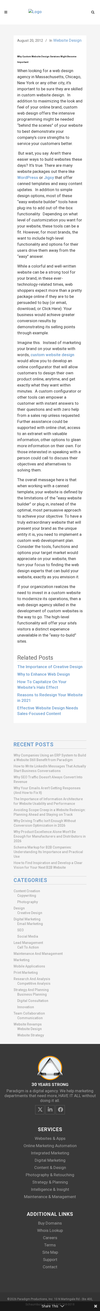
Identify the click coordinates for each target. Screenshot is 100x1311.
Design (19, 908)
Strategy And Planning (31, 990)
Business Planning (32, 994)
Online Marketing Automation (50, 1145)
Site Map (50, 1252)
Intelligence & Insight (50, 1189)
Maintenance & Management (50, 1196)
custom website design (52, 354)
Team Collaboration (29, 1013)
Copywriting (26, 896)
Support (50, 1259)
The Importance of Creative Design (50, 666)
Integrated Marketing (50, 1153)
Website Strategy (30, 1035)
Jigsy (49, 177)
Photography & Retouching (50, 1174)
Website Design (67, 40)
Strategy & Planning (50, 1182)
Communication (30, 1018)
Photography (27, 902)
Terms (50, 1245)
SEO (20, 930)
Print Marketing (26, 973)
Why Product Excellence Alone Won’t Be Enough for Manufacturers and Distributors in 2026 (50, 836)
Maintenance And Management (38, 954)
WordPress (27, 177)
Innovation (25, 1007)
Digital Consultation (32, 1001)
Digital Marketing (27, 919)
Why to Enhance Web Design (43, 674)
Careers (50, 1237)
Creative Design (29, 913)
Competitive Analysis (33, 983)
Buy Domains (50, 1223)
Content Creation (27, 891)
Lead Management (28, 943)
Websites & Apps (50, 1138)
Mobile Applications (29, 966)
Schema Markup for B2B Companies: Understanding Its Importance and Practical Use (48, 851)
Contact (50, 1266)
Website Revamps (28, 1024)
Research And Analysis (32, 979)
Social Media (27, 936)
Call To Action (28, 947)
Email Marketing (30, 924)
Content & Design (50, 1167)
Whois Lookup (50, 1230)
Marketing (22, 960)
